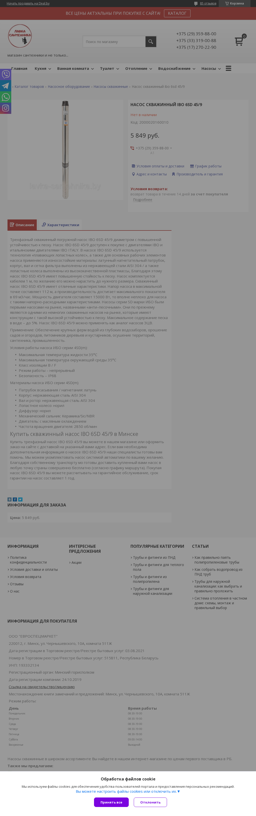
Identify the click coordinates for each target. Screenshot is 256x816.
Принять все (111, 802)
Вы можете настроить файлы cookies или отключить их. (126, 791)
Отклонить (150, 802)
